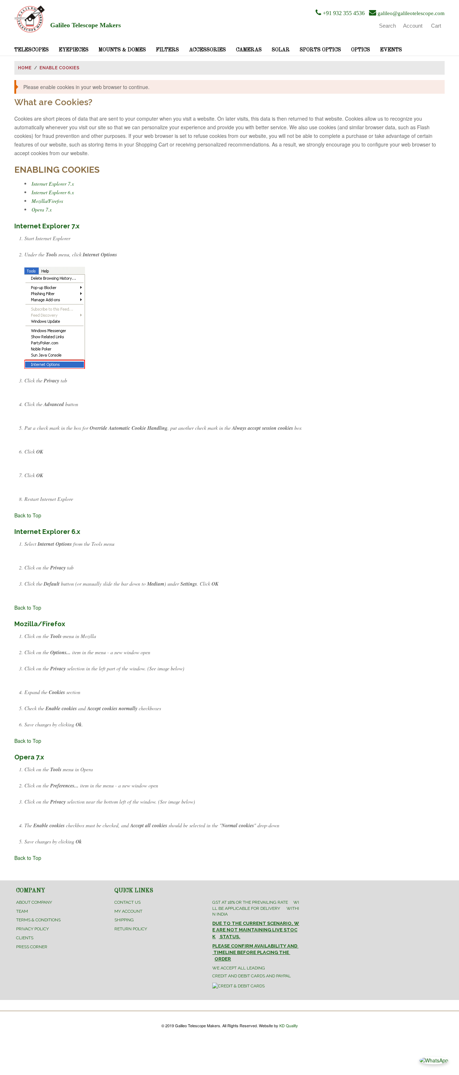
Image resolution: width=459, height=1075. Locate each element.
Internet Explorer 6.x (53, 192)
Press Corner (31, 946)
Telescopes (31, 49)
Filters (167, 49)
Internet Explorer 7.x (53, 183)
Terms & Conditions (38, 919)
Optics (360, 49)
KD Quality (288, 1025)
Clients (24, 937)
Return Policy (130, 928)
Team (22, 911)
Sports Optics (320, 49)
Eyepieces (74, 49)
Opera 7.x (42, 209)
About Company (34, 902)
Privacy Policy (32, 928)
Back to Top (27, 515)
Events (391, 49)
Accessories (207, 49)
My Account (128, 911)
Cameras (249, 49)
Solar (281, 49)
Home (25, 67)
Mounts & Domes (122, 49)
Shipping (124, 919)
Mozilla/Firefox (47, 200)
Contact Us (127, 902)
